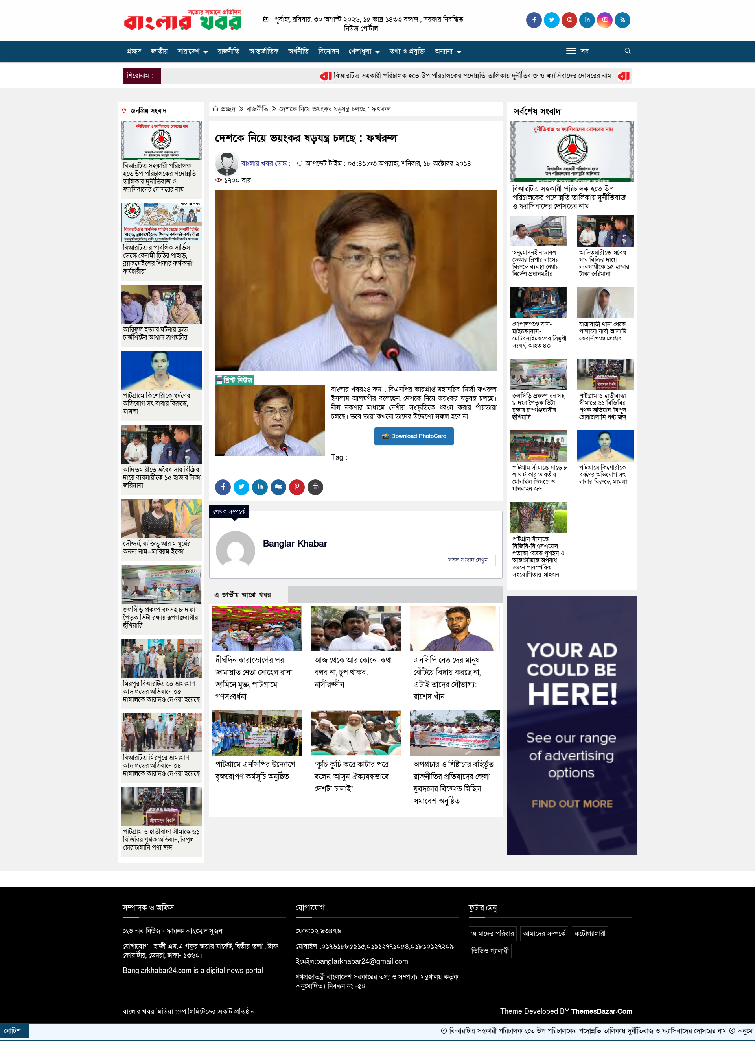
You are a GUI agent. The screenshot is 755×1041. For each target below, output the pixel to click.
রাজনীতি (228, 51)
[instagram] (569, 20)
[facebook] (534, 20)
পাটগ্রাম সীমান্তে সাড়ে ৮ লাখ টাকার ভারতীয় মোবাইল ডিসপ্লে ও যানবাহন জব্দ (539, 478)
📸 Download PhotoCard (414, 436)
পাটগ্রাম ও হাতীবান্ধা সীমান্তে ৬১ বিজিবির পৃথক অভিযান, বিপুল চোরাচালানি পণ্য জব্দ (161, 839)
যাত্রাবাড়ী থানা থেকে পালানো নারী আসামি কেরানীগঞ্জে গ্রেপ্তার (602, 331)
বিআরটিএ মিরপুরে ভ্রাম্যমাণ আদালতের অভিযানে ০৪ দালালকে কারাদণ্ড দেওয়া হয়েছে (161, 765)
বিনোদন (329, 51)
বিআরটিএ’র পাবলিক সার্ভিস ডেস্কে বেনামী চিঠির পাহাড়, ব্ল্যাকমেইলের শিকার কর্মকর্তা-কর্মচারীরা (159, 259)
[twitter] (552, 20)
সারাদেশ (188, 51)
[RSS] (622, 20)
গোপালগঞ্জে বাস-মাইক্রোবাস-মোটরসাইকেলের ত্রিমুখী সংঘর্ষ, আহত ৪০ (539, 335)
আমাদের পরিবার (492, 933)
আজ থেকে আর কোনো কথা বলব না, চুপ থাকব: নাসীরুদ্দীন (353, 672)
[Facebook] (223, 487)
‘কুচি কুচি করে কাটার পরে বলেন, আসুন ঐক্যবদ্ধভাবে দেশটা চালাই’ (352, 777)
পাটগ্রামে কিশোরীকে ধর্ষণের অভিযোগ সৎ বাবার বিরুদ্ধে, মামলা (156, 403)
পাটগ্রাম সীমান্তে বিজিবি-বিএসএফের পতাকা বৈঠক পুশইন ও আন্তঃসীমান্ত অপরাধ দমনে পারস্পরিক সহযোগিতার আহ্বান (538, 557)
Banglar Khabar (295, 544)
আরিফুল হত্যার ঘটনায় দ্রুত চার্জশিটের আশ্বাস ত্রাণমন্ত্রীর (155, 333)
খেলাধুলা (360, 51)
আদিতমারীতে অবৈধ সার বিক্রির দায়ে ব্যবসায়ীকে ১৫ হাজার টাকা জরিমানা (162, 477)
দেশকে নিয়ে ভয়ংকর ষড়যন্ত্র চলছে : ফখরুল (335, 109)
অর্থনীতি (298, 51)
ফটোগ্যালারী (590, 933)
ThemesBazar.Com (601, 1011)
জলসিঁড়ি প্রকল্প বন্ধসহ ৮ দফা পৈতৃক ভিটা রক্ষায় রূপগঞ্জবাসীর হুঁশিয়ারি (160, 617)
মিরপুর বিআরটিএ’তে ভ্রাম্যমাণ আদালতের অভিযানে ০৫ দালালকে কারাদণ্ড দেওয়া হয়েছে (161, 691)
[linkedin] (587, 20)
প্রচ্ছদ (134, 51)
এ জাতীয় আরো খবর (242, 594)
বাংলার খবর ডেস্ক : (265, 163)
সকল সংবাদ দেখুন (468, 560)
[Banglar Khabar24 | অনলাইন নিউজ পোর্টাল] (183, 19)
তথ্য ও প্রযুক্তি (407, 51)
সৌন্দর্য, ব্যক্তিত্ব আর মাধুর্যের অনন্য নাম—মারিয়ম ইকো (156, 547)
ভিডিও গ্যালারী (490, 951)
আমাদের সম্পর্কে (544, 933)
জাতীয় (159, 51)
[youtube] (605, 20)
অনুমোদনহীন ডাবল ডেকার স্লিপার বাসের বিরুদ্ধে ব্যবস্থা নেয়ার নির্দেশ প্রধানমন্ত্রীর (535, 263)
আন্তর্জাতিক (263, 51)
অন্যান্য (444, 51)
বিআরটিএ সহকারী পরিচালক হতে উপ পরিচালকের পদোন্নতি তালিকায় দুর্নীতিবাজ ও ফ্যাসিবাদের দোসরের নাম (421, 75)
